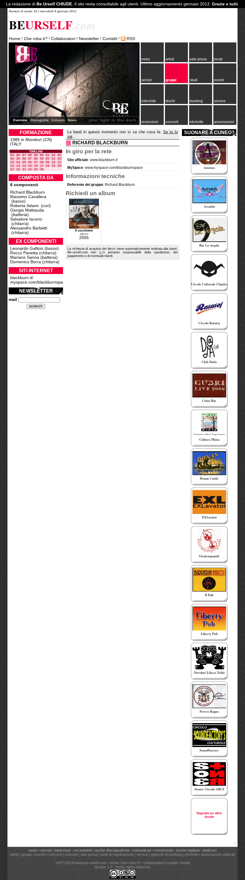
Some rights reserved (132, 867)
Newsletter (89, 38)
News (72, 120)
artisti (170, 59)
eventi (219, 80)
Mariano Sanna (24, 257)
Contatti (109, 38)
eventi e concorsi (48, 855)
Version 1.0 (103, 867)
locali (218, 59)
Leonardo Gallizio (26, 248)
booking (196, 101)
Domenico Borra (25, 262)
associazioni (224, 122)
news (145, 59)
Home (14, 38)
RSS (131, 38)
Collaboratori (63, 38)
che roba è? (131, 863)
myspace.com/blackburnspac (37, 282)
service (220, 101)
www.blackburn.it (103, 160)
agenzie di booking (166, 855)
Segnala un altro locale (209, 814)
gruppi (171, 80)
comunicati (141, 850)
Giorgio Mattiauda (27, 210)
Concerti (58, 120)
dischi (170, 101)
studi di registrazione (117, 855)
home (114, 863)
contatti (171, 863)
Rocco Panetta (24, 253)
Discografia (39, 120)
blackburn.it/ (21, 278)
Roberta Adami (24, 205)
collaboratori (154, 863)
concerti (172, 122)
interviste (148, 101)
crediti (185, 863)
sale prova (198, 59)
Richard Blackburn (27, 192)
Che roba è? (36, 38)
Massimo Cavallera (28, 197)
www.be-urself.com (91, 863)
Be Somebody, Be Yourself (25, 59)
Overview (20, 120)
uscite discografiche (112, 850)
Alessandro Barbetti (28, 228)
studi (193, 80)
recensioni (149, 122)
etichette (196, 122)
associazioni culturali (218, 855)
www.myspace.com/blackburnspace (114, 168)
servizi (146, 80)
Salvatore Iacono (26, 219)
